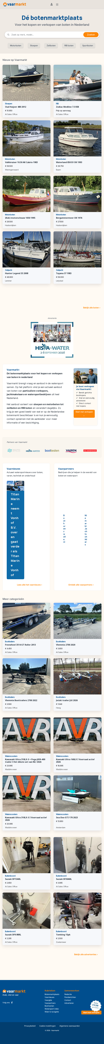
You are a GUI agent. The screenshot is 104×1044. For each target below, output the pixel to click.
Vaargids (48, 1000)
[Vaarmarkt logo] (14, 4)
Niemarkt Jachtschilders (86, 530)
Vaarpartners (50, 1003)
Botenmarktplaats (52, 994)
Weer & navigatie (52, 1012)
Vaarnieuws (49, 997)
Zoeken (91, 34)
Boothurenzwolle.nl (64, 528)
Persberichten (70, 997)
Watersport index (52, 1009)
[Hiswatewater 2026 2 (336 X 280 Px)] (52, 340)
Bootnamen (49, 1006)
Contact (67, 1000)
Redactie (68, 994)
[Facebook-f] (12, 1003)
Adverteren (69, 1003)
